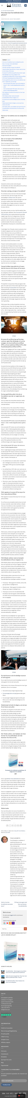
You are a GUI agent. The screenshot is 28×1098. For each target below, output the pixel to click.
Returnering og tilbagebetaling (9, 1031)
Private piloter (13, 287)
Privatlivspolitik (5, 1033)
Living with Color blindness (19, 830)
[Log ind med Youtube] (7, 923)
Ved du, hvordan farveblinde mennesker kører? (7, 904)
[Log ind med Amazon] (10, 923)
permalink (8, 832)
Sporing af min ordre (6, 1059)
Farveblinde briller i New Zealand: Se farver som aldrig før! (15, 981)
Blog (2, 1062)
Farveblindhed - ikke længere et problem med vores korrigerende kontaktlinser (16, 971)
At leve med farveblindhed (7, 10)
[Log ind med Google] (4, 923)
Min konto (3, 1051)
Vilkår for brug (5, 1036)
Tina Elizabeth (16, 18)
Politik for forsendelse (6, 1028)
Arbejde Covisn (5, 1039)
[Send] (25, 928)
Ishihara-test (12, 197)
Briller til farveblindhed (13, 778)
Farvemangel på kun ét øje (9, 693)
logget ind (12, 915)
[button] (2, 5)
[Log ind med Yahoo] (13, 923)
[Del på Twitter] (12, 825)
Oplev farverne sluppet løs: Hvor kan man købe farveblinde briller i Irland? (16, 976)
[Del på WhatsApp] (7, 825)
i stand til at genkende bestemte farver (17, 43)
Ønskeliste (4, 1056)
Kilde (14, 336)
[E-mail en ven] (15, 825)
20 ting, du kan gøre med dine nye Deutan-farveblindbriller (20, 904)
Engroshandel (4, 1065)
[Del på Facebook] (10, 825)
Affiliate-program (5, 1042)
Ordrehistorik (4, 1054)
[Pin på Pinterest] (18, 825)
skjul (9, 59)
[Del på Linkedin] (20, 825)
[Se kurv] (25, 5)
